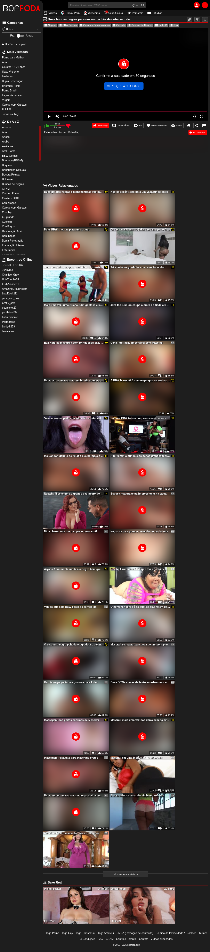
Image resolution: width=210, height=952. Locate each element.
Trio (175, 25)
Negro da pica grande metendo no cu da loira (139, 531)
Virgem (6, 99)
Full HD (7, 109)
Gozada (120, 25)
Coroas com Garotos (14, 104)
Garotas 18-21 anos (14, 66)
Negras (52, 25)
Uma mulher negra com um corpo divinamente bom (74, 795)
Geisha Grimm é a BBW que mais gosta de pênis (140, 569)
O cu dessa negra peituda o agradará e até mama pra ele (74, 644)
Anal (5, 62)
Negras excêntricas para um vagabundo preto (139, 191)
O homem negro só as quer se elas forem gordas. (140, 606)
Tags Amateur (106, 933)
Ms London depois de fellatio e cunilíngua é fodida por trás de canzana (74, 455)
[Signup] (197, 5)
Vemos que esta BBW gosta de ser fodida (70, 606)
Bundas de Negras (141, 25)
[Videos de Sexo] (21, 8)
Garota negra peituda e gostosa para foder (71, 682)
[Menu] (205, 5)
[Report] (204, 125)
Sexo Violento (10, 71)
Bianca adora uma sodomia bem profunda (137, 795)
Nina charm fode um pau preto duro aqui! (70, 531)
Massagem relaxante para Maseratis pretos (71, 757)
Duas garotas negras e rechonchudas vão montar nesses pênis (74, 191)
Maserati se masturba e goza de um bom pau (139, 644)
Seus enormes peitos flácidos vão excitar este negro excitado (74, 418)
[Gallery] (188, 125)
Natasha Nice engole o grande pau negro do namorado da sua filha (74, 493)
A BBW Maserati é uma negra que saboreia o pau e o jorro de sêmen (140, 380)
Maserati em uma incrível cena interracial (137, 757)
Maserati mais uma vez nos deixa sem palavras (140, 720)
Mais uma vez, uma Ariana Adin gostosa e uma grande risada (74, 305)
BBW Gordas (70, 25)
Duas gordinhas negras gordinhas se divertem (73, 267)
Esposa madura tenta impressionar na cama (139, 493)
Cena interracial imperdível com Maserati (137, 342)
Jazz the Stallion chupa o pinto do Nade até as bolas (140, 305)
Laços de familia (12, 95)
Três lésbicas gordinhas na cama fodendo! (137, 267)
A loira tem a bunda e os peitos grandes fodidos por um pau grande (140, 455)
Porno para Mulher (13, 57)
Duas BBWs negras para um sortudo (67, 229)
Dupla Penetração (13, 81)
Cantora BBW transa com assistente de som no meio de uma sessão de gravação (140, 418)
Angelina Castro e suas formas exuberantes (71, 833)
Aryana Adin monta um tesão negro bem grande (74, 569)
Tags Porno (52, 933)
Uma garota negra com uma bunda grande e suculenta (74, 380)
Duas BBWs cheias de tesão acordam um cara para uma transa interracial (140, 682)
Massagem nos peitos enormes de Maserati (71, 720)
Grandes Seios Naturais (96, 25)
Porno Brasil (9, 90)
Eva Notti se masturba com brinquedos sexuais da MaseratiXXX (74, 342)
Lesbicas (8, 76)
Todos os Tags (11, 114)
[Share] (196, 125)
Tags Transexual (85, 933)
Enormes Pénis (11, 85)
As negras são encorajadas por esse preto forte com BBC (140, 229)
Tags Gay (67, 933)
